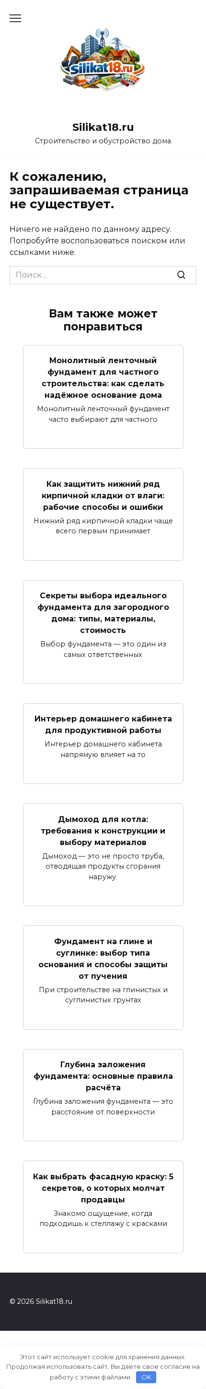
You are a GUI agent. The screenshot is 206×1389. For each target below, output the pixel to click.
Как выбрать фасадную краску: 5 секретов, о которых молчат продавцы (103, 1188)
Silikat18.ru (103, 127)
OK (146, 1377)
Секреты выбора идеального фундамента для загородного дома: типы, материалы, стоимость (103, 613)
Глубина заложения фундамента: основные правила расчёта (103, 1076)
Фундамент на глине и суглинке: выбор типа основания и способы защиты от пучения (103, 958)
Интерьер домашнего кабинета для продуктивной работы (103, 724)
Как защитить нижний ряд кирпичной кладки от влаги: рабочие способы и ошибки (103, 495)
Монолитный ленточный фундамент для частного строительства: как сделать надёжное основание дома (103, 378)
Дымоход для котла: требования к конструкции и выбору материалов (103, 830)
